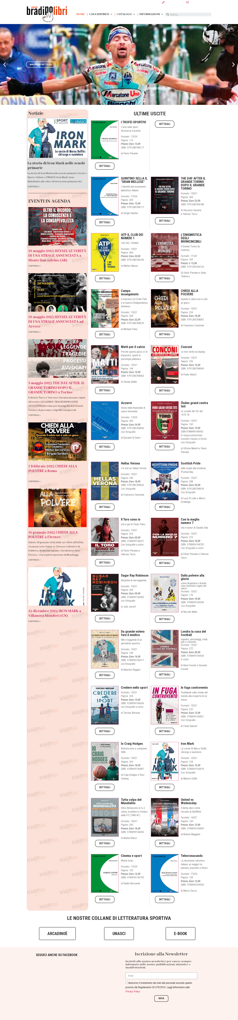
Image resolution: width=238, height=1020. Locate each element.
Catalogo (124, 14)
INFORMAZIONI (149, 14)
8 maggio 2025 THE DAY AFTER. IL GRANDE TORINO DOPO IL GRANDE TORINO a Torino (56, 388)
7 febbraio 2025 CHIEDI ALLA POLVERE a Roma (52, 468)
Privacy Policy (132, 991)
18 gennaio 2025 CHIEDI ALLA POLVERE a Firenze (53, 535)
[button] (104, 102)
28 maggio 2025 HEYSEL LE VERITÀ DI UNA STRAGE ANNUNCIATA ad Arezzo (57, 322)
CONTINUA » (34, 186)
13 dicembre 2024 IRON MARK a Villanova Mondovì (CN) (54, 613)
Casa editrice (99, 14)
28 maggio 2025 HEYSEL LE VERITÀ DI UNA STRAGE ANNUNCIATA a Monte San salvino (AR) (57, 256)
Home (80, 14)
